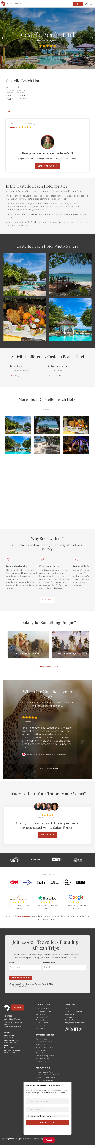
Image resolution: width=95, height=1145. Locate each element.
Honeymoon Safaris (44, 1042)
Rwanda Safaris (42, 1023)
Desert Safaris (41, 1053)
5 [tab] (53, 66)
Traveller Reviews (72, 1020)
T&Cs (51, 984)
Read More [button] (61, 754)
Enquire (77, 4)
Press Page (69, 1014)
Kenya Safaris (41, 1014)
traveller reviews (24, 916)
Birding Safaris (41, 1061)
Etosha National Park (44, 1080)
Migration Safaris (42, 1058)
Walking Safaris (42, 1044)
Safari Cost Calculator (73, 1012)
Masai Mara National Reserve (47, 1075)
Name (12, 962)
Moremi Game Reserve (45, 1077)
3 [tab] (46, 66)
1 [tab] (39, 66)
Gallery (46, 409)
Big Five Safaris (42, 1050)
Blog (67, 1009)
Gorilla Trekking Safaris (45, 1056)
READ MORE (47, 600)
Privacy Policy (41, 984)
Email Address (49, 962)
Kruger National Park (44, 1072)
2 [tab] (42, 66)
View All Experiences (47, 666)
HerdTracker (70, 1017)
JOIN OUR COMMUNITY (20, 978)
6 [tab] (56, 66)
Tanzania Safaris (42, 1020)
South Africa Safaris (43, 1012)
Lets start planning (47, 166)
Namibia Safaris (42, 1028)
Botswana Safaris (42, 1009)
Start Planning (47, 835)
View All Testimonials (47, 769)
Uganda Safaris (42, 1025)
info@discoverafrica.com (75, 1023)
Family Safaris (41, 1039)
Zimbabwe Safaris (43, 1017)
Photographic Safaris (44, 1047)
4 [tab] (49, 66)
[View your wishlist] (85, 3)
